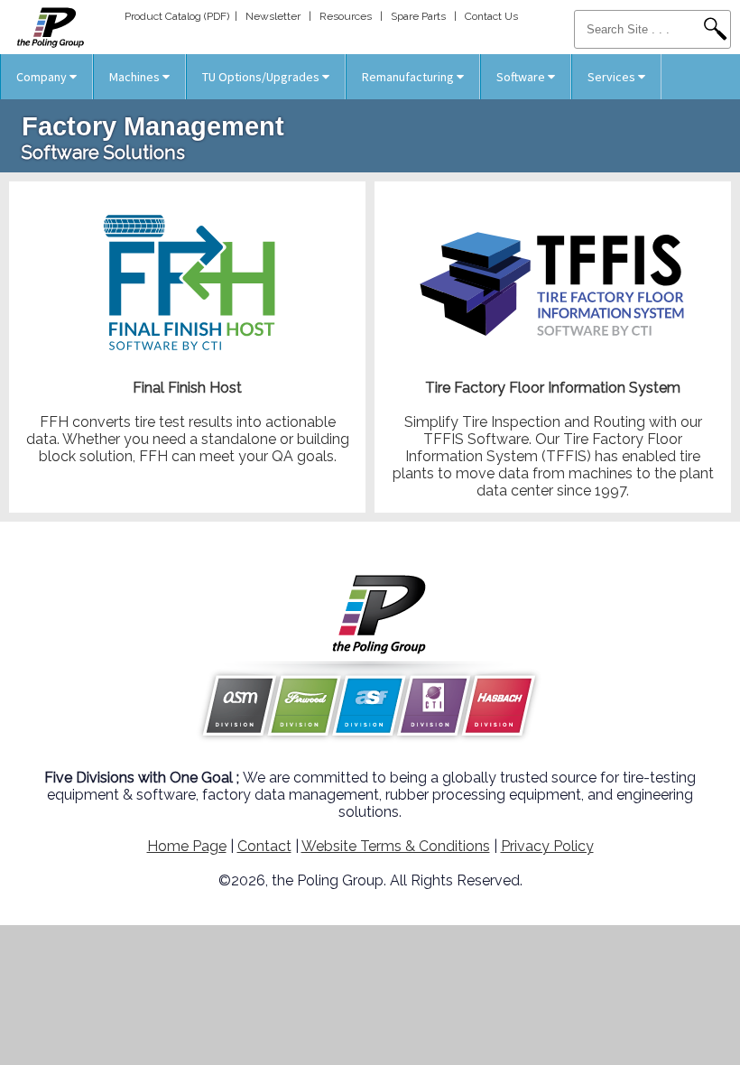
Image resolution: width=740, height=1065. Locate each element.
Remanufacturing (409, 77)
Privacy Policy (547, 846)
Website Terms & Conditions (395, 846)
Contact (264, 846)
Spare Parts (418, 16)
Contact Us (491, 16)
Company (42, 77)
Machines (135, 77)
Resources (345, 16)
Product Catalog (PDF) (177, 16)
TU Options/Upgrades (262, 77)
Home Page (187, 846)
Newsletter (273, 16)
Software (522, 77)
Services (612, 77)
